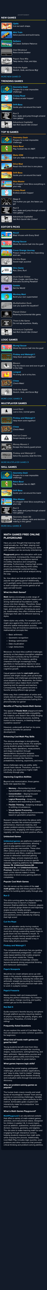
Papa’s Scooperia (12, 969)
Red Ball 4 (8, 1007)
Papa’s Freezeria (11, 991)
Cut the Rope (10, 922)
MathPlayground (11, 1116)
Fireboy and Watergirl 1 (15, 945)
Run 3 (6, 896)
